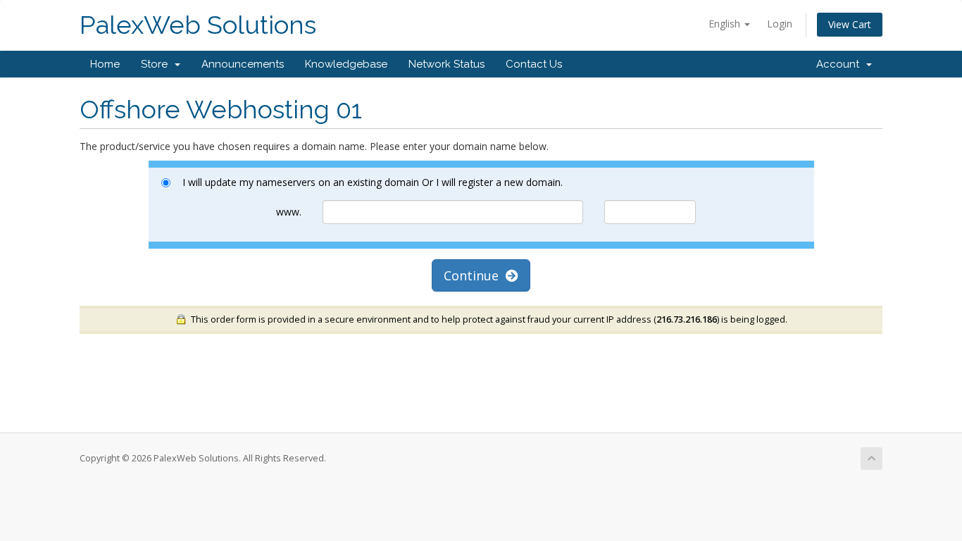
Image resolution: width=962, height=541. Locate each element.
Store (157, 64)
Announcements (242, 64)
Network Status (446, 64)
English (725, 23)
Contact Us (534, 64)
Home (105, 64)
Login (779, 23)
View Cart (849, 24)
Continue (475, 275)
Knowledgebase (346, 64)
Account (840, 64)
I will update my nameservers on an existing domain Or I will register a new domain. (372, 182)
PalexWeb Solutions (198, 25)
